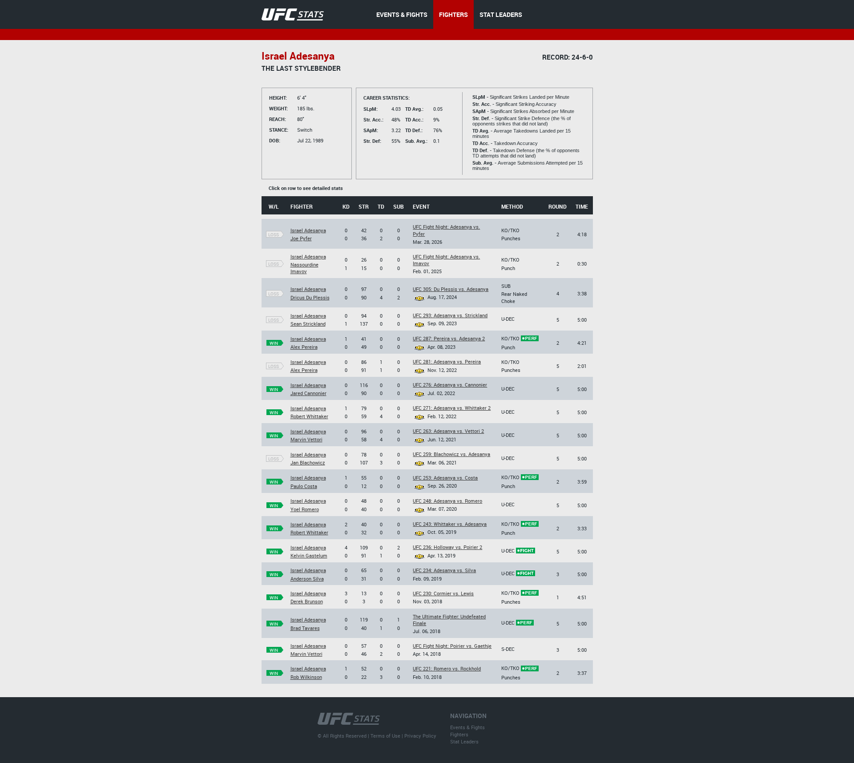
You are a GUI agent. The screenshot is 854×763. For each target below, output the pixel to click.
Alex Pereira (304, 346)
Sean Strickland (308, 323)
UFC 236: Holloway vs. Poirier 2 (447, 547)
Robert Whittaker (309, 416)
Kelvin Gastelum (308, 555)
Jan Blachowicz (307, 462)
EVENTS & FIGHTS (401, 14)
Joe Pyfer (301, 238)
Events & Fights (467, 727)
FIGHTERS (453, 14)
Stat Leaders (464, 741)
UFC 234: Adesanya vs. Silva (444, 570)
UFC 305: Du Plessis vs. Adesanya (450, 289)
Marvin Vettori (306, 439)
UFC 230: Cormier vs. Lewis (443, 593)
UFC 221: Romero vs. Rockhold (447, 668)
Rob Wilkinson (306, 677)
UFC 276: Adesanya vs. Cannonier (450, 384)
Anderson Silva (307, 578)
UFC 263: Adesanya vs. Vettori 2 (448, 431)
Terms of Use (385, 735)
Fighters (459, 734)
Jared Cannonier (308, 393)
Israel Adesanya (308, 230)
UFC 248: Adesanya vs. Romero (447, 500)
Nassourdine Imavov (304, 268)
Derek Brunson (306, 601)
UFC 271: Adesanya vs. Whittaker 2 (452, 407)
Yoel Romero (304, 509)
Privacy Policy (420, 735)
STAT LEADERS (500, 14)
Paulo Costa (303, 486)
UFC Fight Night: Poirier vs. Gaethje (452, 645)
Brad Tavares (305, 628)
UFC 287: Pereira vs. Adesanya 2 (449, 338)
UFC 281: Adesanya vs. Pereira (447, 361)
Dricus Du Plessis (310, 297)
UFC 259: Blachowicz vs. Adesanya (451, 454)
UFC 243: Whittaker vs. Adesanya (450, 524)
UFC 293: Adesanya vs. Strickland (450, 315)
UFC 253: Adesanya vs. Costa (445, 477)
